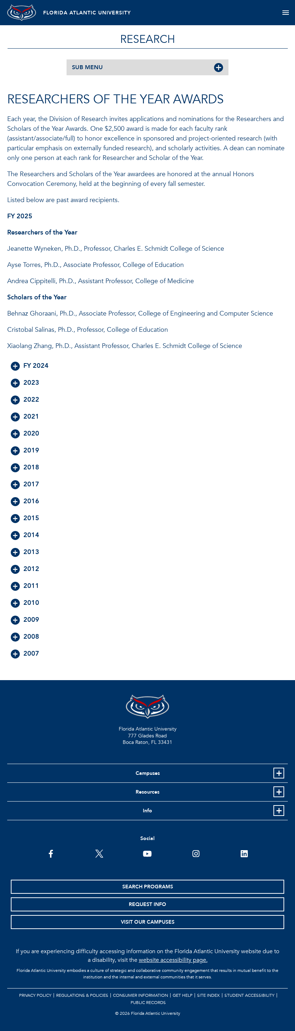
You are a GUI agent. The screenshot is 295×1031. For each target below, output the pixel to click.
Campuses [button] (148, 773)
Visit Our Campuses (147, 922)
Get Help (182, 995)
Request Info (147, 904)
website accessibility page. (173, 960)
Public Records (148, 1002)
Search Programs (147, 886)
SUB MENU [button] (87, 67)
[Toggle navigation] (285, 12)
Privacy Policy (35, 995)
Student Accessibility (249, 995)
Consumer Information (140, 995)
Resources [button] (147, 792)
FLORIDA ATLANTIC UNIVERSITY (87, 12)
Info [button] (147, 810)
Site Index (208, 995)
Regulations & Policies (82, 995)
